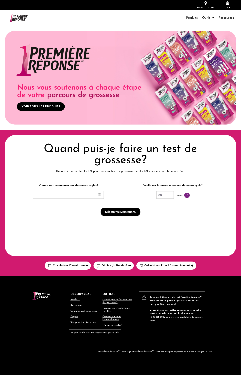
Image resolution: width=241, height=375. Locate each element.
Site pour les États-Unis (83, 322)
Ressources (226, 18)
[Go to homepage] (22, 18)
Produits (192, 18)
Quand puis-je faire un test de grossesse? (117, 301)
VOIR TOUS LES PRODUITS (41, 106)
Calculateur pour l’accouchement (112, 318)
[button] (227, 5)
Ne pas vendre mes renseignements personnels (95, 332)
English (74, 316)
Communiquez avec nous (83, 311)
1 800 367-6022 (157, 317)
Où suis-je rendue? (112, 325)
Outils (207, 18)
